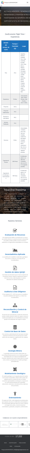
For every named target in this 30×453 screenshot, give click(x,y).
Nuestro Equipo (13, 442)
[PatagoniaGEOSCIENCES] (9, 2)
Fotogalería (17, 446)
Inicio (5, 442)
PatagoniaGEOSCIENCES (7, 449)
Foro (11, 446)
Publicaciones (22, 442)
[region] (15, 16)
